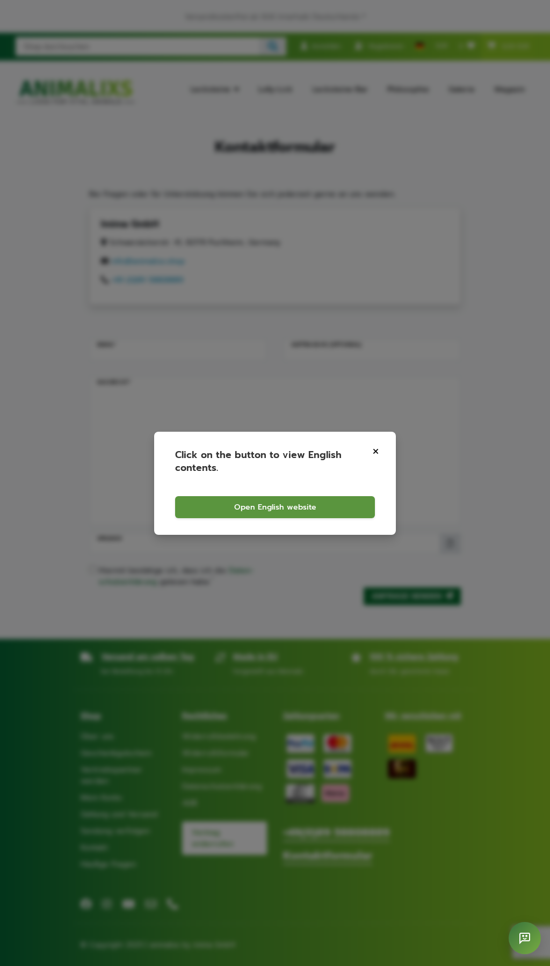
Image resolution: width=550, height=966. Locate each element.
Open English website (275, 507)
